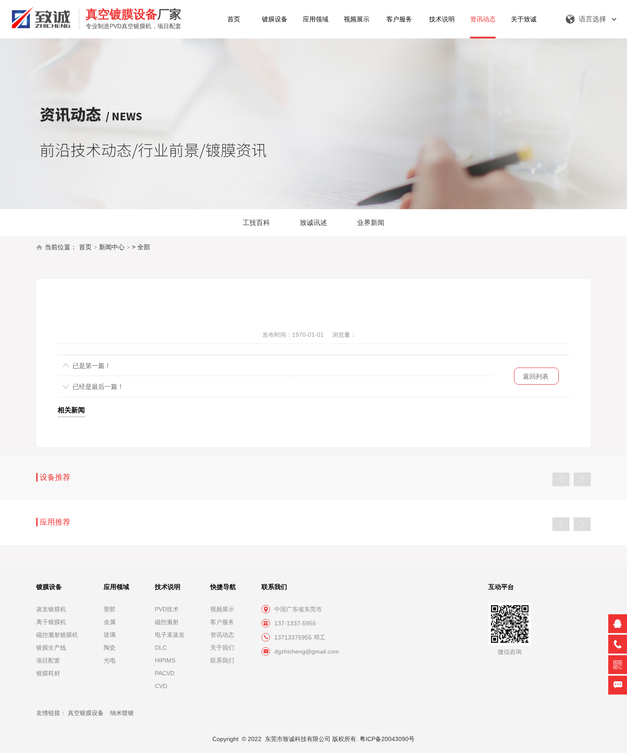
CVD (161, 686)
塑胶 (110, 609)
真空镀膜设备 (86, 712)
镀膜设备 (274, 19)
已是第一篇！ (92, 365)
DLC (161, 647)
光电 (110, 660)
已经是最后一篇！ (98, 386)
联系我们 (222, 660)
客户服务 (399, 19)
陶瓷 (110, 647)
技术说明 (442, 19)
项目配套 (48, 660)
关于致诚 (524, 19)
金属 (110, 622)
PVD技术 (167, 609)
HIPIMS (165, 660)
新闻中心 (112, 247)
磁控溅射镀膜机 (57, 634)
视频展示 (356, 19)
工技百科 (256, 222)
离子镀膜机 (51, 622)
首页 (233, 19)
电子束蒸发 (170, 634)
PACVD (164, 673)
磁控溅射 (167, 622)
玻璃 (110, 634)
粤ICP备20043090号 (387, 738)
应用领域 (315, 19)
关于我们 (222, 647)
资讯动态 (483, 19)
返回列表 (536, 376)
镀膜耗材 (48, 673)
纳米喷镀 (122, 712)
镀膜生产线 (51, 647)
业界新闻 (370, 222)
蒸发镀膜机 (51, 609)
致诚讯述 (313, 222)
